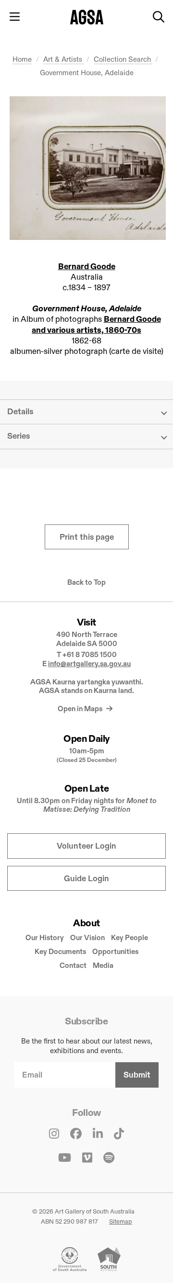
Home (22, 59)
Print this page (87, 537)
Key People (129, 937)
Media (103, 965)
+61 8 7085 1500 (89, 654)
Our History (44, 937)
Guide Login (86, 879)
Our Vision (87, 937)
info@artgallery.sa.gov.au (89, 663)
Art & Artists (63, 59)
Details (20, 412)
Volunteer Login (86, 846)
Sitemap (120, 1221)
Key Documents (60, 951)
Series (18, 436)
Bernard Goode (86, 266)
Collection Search (123, 59)
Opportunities (115, 951)
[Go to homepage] (86, 17)
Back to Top (86, 582)
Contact (73, 965)
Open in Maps (81, 708)
